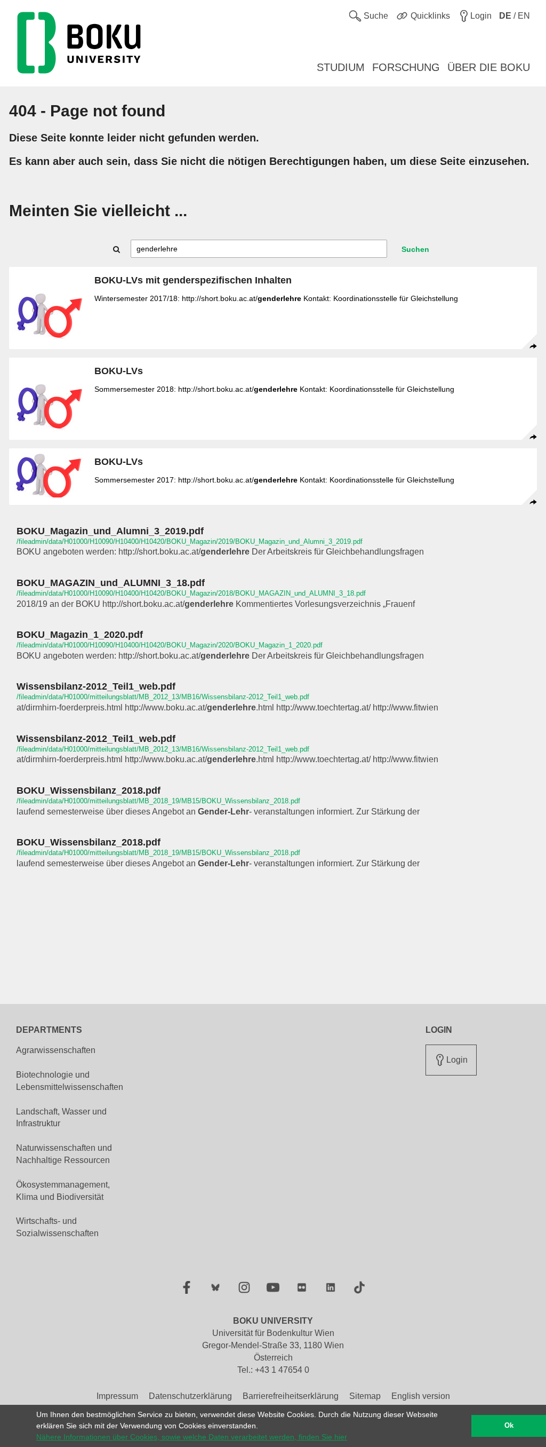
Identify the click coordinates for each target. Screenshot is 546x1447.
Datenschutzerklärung (190, 1396)
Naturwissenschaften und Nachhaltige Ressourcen (64, 1154)
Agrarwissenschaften (55, 1050)
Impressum (117, 1396)
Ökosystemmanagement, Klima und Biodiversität (63, 1190)
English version (420, 1396)
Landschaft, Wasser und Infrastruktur (61, 1117)
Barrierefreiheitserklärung (291, 1396)
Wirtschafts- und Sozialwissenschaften (57, 1227)
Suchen (415, 249)
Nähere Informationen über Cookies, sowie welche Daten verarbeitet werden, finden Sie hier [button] (191, 1437)
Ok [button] (508, 1425)
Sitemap (365, 1396)
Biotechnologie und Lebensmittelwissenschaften (69, 1081)
